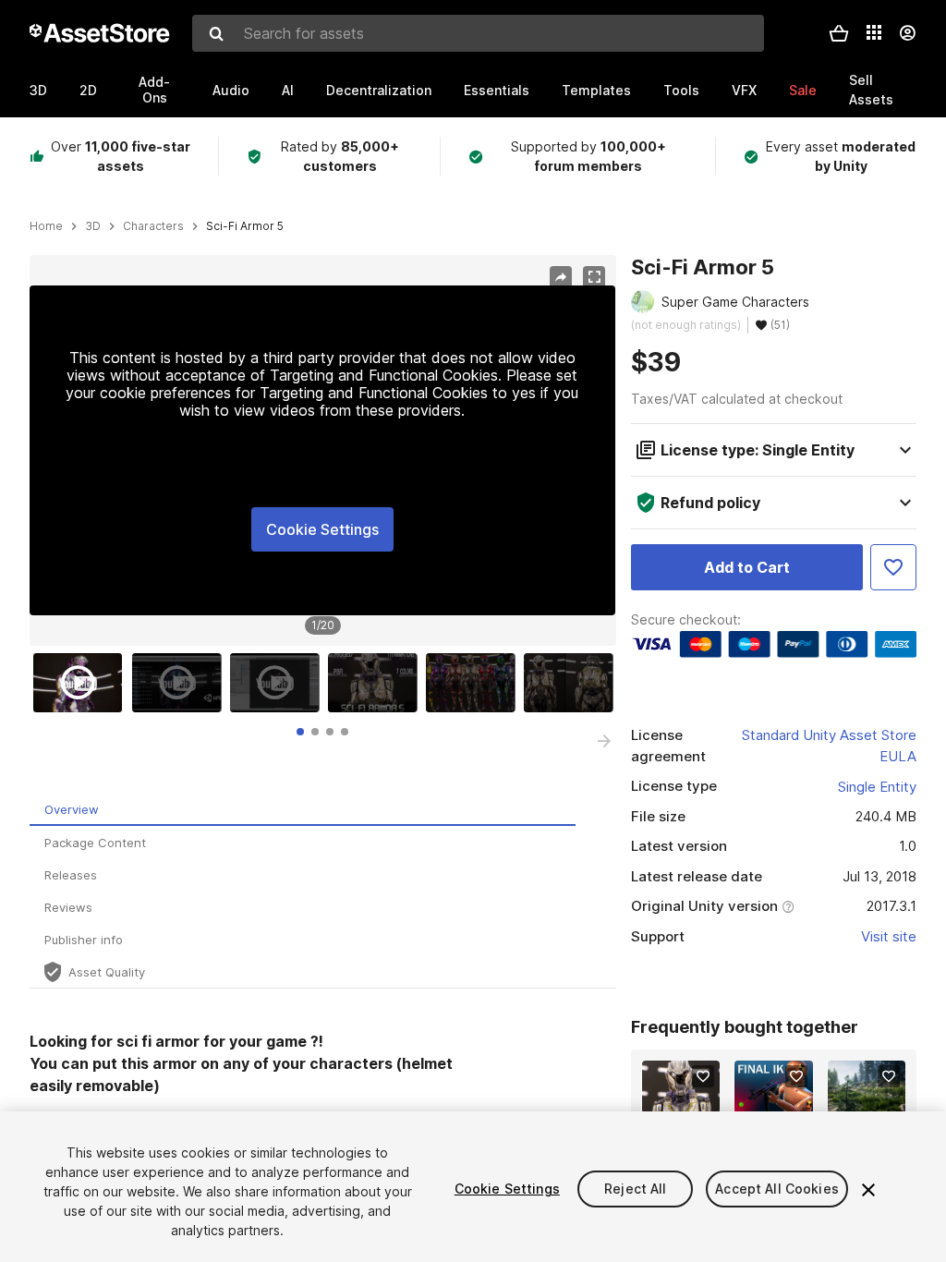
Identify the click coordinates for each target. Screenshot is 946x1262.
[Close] (868, 1190)
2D (88, 90)
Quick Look (691, 1096)
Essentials (496, 90)
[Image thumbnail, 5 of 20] (475, 682)
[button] (839, 33)
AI (288, 90)
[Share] (561, 277)
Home (46, 226)
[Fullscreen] (594, 277)
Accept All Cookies (777, 1188)
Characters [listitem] (153, 226)
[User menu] (907, 33)
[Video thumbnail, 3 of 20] (279, 682)
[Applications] (874, 32)
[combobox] (478, 33)
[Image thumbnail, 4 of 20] (377, 682)
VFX (744, 90)
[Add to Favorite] (893, 567)
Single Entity (877, 786)
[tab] (300, 731)
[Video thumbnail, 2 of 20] (181, 682)
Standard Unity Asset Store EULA (829, 745)
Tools (681, 90)
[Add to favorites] (703, 1076)
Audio (230, 90)
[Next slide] (604, 740)
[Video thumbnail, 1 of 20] (82, 682)
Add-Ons (154, 89)
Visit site (888, 936)
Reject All (635, 1188)
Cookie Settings (322, 529)
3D (38, 90)
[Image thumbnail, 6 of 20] (573, 682)
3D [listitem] (93, 226)
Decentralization (378, 90)
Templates (596, 90)
